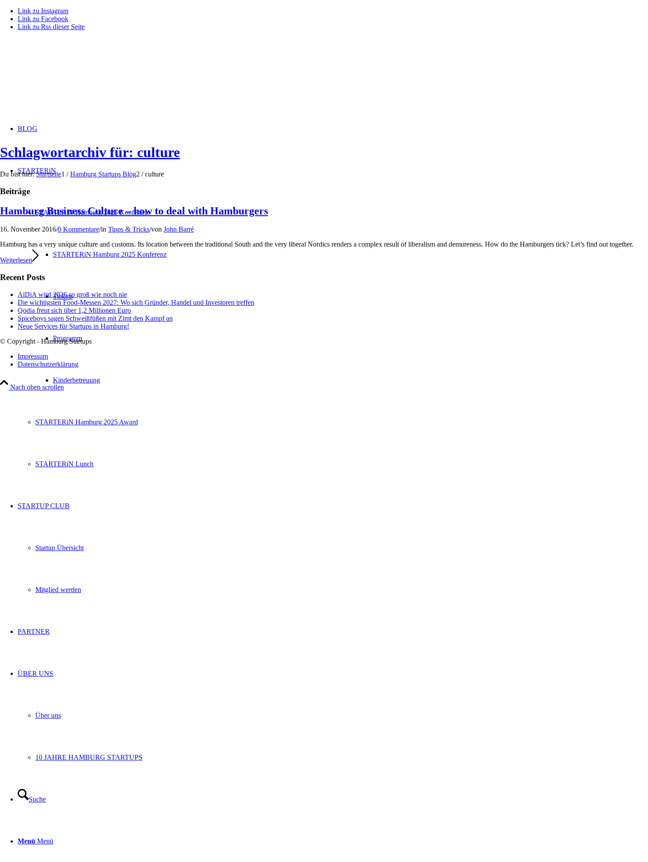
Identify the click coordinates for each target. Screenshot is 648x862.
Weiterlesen (16, 260)
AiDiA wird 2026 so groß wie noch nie (72, 294)
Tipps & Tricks (128, 229)
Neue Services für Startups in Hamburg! (73, 326)
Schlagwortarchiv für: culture (90, 152)
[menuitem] (350, 380)
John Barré (179, 229)
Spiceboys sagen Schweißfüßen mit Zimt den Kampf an (95, 318)
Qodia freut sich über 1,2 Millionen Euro (74, 310)
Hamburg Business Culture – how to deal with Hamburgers (134, 211)
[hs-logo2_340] (66, 79)
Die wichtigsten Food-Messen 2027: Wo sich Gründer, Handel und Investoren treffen (136, 302)
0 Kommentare (78, 229)
